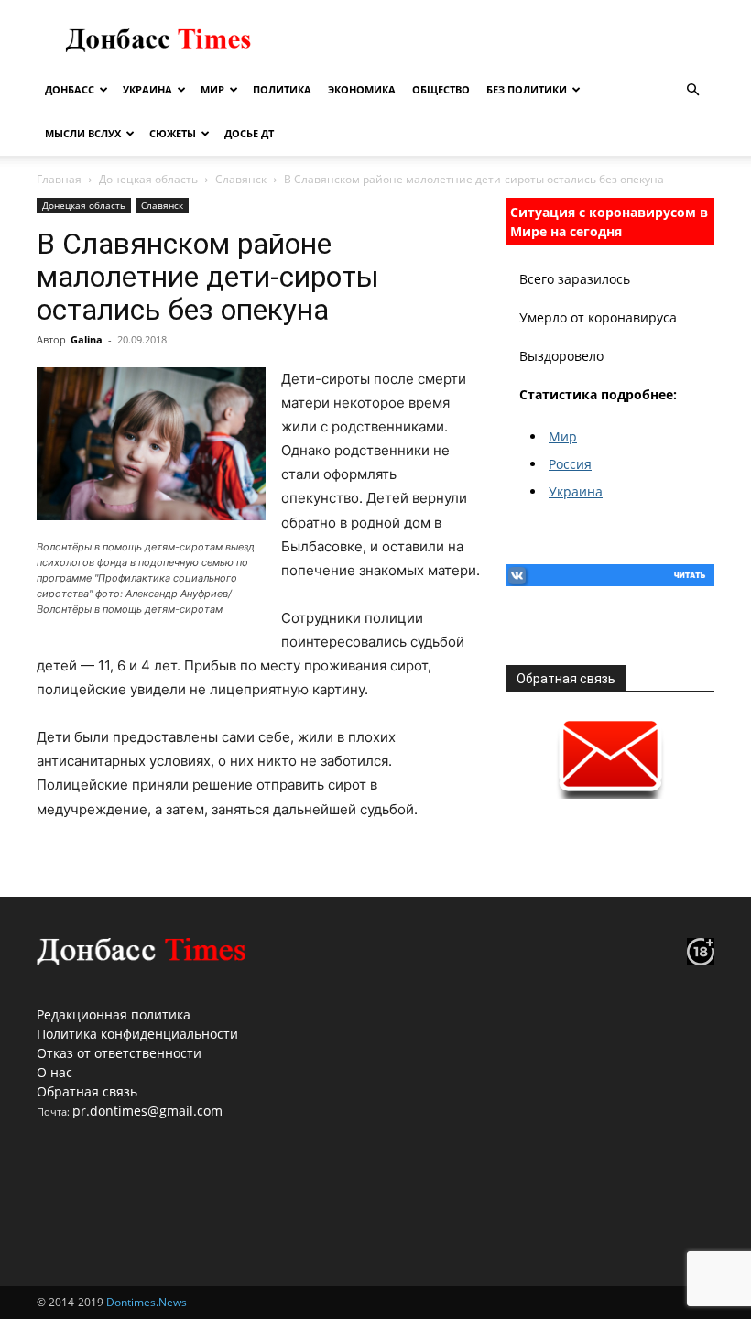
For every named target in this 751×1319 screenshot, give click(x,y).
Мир (212, 89)
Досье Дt (249, 133)
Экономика (362, 89)
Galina (87, 339)
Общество (441, 89)
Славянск (241, 179)
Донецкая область (148, 179)
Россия (570, 464)
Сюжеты (172, 133)
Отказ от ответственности (119, 1053)
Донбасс (69, 89)
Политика (282, 89)
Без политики (526, 89)
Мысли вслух (83, 133)
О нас (54, 1072)
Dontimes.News (146, 1302)
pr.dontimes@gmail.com (147, 1110)
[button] (692, 90)
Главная (59, 179)
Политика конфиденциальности (137, 1033)
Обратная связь (87, 1091)
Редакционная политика (113, 1014)
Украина (147, 89)
